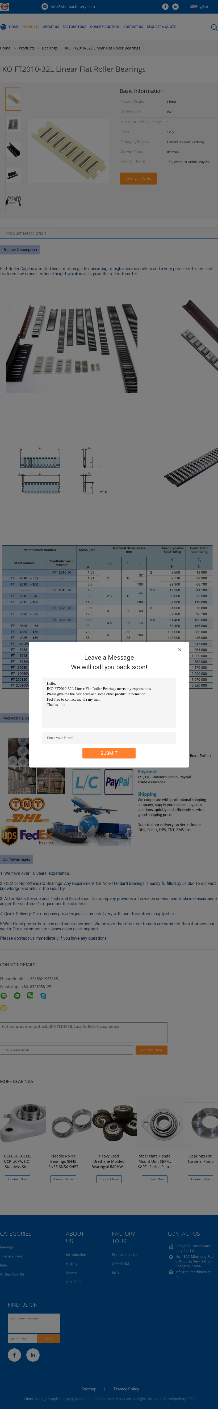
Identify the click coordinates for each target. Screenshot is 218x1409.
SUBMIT (109, 753)
